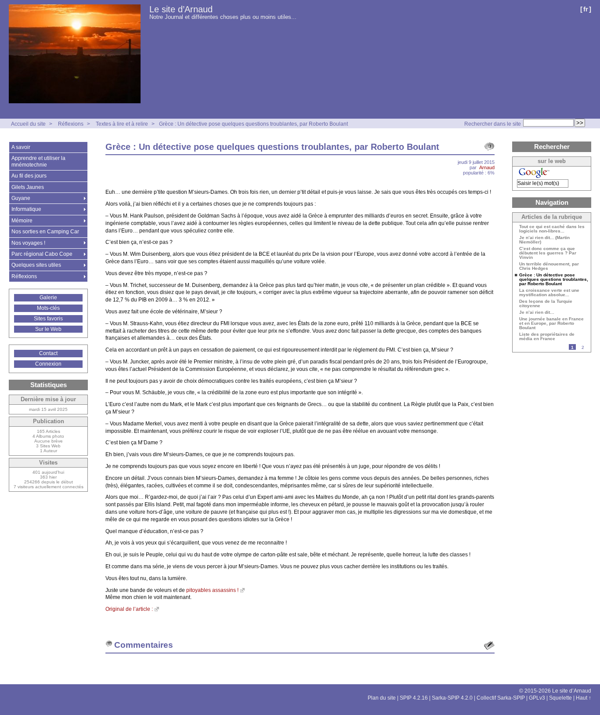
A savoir (20, 147)
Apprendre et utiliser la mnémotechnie (38, 161)
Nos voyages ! (28, 243)
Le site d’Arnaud (181, 9)
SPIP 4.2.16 (414, 698)
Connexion (48, 364)
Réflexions (70, 124)
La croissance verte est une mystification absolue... (549, 292)
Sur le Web (48, 329)
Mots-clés (48, 308)
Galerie (48, 297)
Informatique (26, 209)
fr (585, 9)
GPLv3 (537, 698)
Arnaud (487, 167)
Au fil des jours (29, 176)
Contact (48, 353)
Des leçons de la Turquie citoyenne (545, 303)
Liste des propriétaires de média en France (547, 336)
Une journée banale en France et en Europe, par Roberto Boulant (551, 323)
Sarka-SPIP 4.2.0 (452, 698)
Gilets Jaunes (27, 187)
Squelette (560, 698)
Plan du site (382, 698)
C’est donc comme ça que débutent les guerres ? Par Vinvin (547, 253)
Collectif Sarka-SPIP (501, 698)
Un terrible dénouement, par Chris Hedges (549, 266)
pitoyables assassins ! (212, 590)
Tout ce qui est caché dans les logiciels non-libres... (552, 229)
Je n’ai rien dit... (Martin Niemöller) (544, 240)
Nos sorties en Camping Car (45, 232)
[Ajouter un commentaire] (489, 645)
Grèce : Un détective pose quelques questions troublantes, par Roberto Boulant (253, 124)
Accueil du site (28, 124)
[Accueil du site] (75, 54)
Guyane (20, 198)
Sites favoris (48, 319)
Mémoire (22, 221)
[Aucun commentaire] (489, 147)
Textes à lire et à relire (122, 124)
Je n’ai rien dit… (536, 312)
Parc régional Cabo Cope (41, 254)
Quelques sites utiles (36, 265)
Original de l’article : (129, 609)
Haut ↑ (583, 698)
